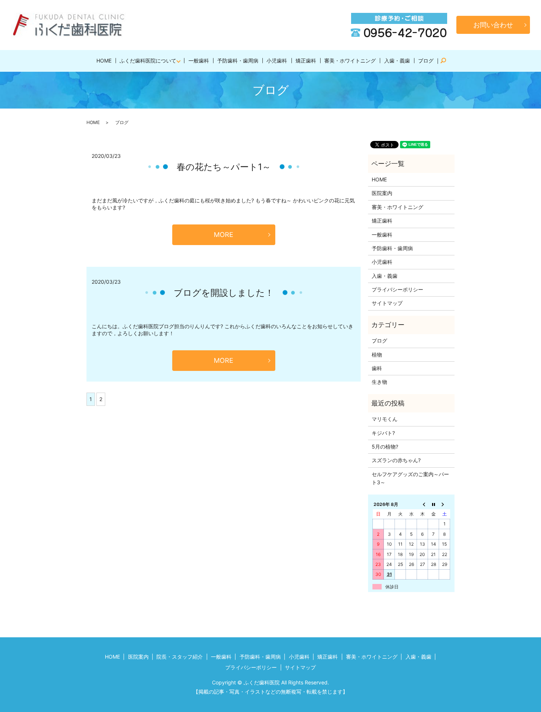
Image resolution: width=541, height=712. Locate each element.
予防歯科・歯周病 (237, 60)
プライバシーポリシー (397, 289)
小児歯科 (276, 60)
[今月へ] (433, 504)
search (447, 61)
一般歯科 (198, 60)
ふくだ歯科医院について (148, 60)
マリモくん (384, 419)
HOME (104, 60)
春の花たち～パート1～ (224, 167)
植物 (377, 354)
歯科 (377, 368)
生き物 (379, 382)
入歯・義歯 (397, 60)
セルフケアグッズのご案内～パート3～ (410, 478)
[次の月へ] (444, 504)
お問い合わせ (493, 25)
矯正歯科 (306, 60)
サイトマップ (387, 303)
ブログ (426, 60)
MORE (223, 234)
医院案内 (382, 193)
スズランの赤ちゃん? (396, 460)
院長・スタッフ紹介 (179, 656)
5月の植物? (385, 446)
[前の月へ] (422, 504)
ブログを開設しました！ (224, 292)
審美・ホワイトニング (350, 60)
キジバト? (383, 433)
